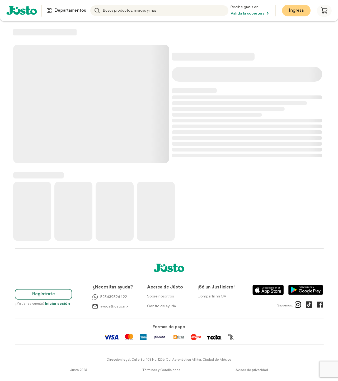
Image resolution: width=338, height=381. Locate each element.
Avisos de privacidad (252, 370)
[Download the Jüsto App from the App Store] (268, 290)
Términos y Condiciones (161, 370)
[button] (324, 11)
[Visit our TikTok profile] (309, 305)
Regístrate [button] (43, 294)
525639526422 (113, 297)
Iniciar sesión (57, 304)
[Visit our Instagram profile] (298, 305)
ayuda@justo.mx (114, 307)
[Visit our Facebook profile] (320, 305)
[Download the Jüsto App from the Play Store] (305, 290)
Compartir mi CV (212, 297)
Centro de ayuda (161, 306)
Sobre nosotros (160, 297)
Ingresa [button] (296, 10)
